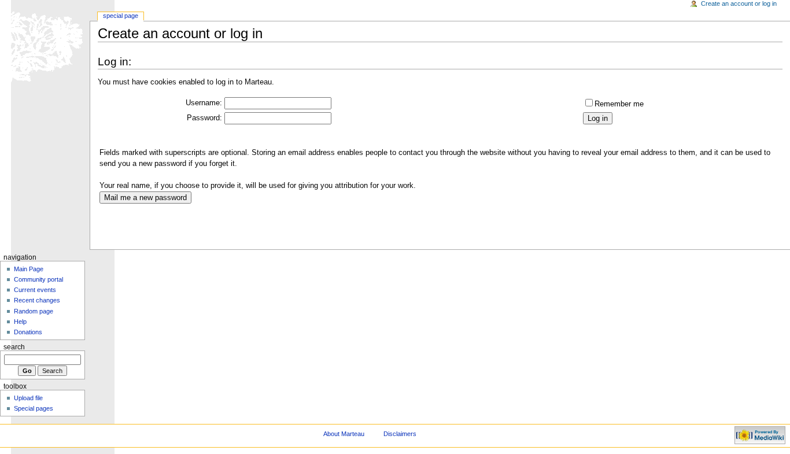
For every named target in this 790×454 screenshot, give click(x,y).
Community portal (38, 279)
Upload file (28, 397)
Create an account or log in (739, 3)
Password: (204, 118)
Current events (35, 289)
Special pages (33, 408)
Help (20, 321)
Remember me (619, 104)
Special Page (120, 15)
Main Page (28, 268)
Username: (204, 103)
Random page (33, 311)
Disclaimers (399, 433)
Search (14, 347)
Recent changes (37, 300)
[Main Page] (45, 45)
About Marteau (343, 433)
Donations (28, 331)
